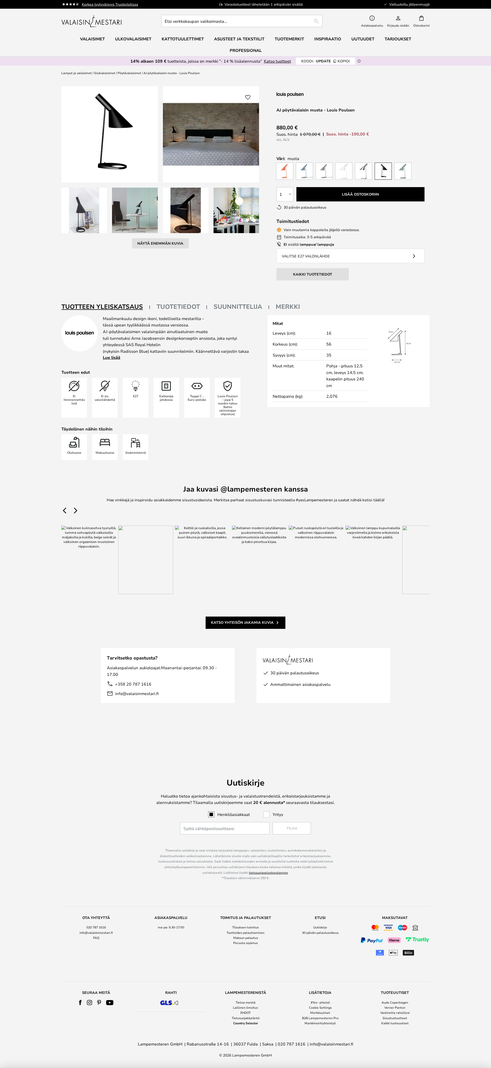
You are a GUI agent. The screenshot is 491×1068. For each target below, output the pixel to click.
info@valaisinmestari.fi (137, 693)
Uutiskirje (320, 927)
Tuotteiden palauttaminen (245, 932)
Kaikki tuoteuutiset (395, 1023)
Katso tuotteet (277, 61)
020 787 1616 (96, 927)
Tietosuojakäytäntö (246, 1018)
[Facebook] (80, 1002)
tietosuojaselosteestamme (268, 872)
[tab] (105, 307)
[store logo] (91, 21)
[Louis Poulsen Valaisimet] (303, 94)
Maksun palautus (245, 938)
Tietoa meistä (245, 1002)
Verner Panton (394, 1007)
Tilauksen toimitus (245, 927)
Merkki (288, 306)
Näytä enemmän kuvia (160, 243)
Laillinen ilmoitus (245, 1007)
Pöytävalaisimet (129, 73)
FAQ (96, 938)
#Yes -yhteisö (320, 1002)
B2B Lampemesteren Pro (320, 1018)
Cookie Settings (320, 1007)
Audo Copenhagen (395, 1002)
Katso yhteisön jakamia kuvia (242, 622)
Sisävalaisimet (104, 73)
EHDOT (245, 1012)
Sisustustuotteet (395, 1018)
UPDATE (325, 61)
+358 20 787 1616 (133, 684)
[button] (84, 210)
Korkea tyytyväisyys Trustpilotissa (110, 4)
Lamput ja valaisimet (76, 73)
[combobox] (242, 21)
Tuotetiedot (178, 306)
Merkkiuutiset (320, 1012)
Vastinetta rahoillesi (395, 1012)
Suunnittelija (238, 306)
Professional (246, 50)
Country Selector (245, 1023)
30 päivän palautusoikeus (320, 932)
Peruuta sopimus (245, 943)
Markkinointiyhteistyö (320, 1023)
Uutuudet (362, 39)
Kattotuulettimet (183, 39)
